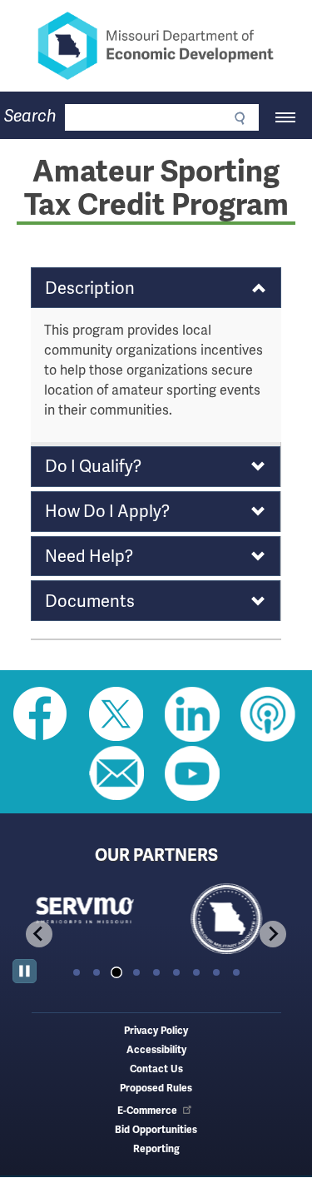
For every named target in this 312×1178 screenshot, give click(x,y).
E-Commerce (147, 1111)
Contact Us (156, 1069)
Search (30, 116)
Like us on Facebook (40, 714)
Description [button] (90, 288)
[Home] (156, 46)
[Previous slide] (39, 934)
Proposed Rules (156, 1088)
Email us (116, 773)
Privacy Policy (156, 1031)
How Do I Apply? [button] (107, 511)
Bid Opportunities (156, 1130)
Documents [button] (90, 601)
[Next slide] (273, 934)
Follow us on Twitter (116, 714)
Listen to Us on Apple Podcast (267, 714)
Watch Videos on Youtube (192, 773)
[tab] (76, 972)
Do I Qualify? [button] (93, 466)
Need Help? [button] (89, 556)
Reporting (156, 1149)
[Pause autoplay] (24, 971)
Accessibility (156, 1050)
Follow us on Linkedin (192, 714)
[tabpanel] (84, 919)
